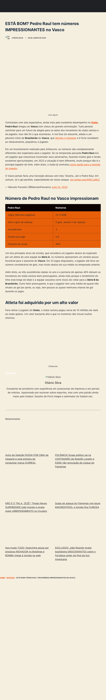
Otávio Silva (53, 382)
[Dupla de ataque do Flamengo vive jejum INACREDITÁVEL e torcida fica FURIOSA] (78, 485)
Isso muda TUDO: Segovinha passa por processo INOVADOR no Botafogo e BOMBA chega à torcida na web (27, 551)
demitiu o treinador (65, 138)
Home (2, 578)
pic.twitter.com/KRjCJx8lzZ (85, 179)
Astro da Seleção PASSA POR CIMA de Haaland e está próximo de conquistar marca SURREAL (26, 459)
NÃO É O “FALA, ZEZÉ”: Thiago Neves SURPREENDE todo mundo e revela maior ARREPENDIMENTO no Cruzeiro (26, 507)
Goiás (94, 122)
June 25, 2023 (59, 187)
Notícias (11, 578)
